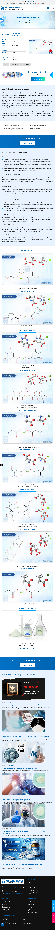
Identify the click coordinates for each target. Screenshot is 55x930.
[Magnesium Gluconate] (27, 388)
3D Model (50, 51)
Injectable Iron (4, 904)
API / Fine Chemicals (5, 901)
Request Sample (31, 901)
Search (53, 8)
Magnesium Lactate (28, 291)
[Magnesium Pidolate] (27, 308)
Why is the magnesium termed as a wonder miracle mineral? (22, 705)
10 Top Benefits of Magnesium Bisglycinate (16, 800)
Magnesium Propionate (27, 608)
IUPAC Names (15, 64)
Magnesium (43, 21)
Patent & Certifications (33, 890)
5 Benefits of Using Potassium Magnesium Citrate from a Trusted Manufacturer (23, 832)
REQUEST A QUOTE (38, 79)
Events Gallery (31, 888)
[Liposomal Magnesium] (27, 626)
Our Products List (11, 21)
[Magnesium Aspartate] (27, 467)
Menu (48, 8)
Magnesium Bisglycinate (27, 450)
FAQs (29, 903)
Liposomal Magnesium (27, 648)
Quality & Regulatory (32, 892)
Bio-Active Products (5, 907)
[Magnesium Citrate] (27, 547)
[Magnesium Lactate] (27, 269)
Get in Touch (31, 904)
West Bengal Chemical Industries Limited (13, 893)
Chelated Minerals (5, 909)
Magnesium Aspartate (27, 489)
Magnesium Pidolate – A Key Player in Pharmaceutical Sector (22, 865)
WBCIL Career (31, 895)
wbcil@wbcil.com (30, 1)
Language (1, 19)
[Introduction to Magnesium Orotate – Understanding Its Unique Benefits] (27, 721)
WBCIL (3, 21)
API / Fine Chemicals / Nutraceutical (28, 21)
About (29, 884)
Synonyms (26, 64)
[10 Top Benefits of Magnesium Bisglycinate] (27, 784)
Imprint (29, 909)
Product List (53, 918)
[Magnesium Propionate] (27, 586)
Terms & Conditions (32, 912)
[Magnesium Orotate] (27, 348)
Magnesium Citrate (27, 569)
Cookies (30, 907)
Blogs (29, 893)
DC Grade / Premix (32, 887)
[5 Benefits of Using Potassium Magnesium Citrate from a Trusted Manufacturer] (27, 815)
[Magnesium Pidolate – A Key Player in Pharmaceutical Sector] (27, 849)
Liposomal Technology (6, 903)
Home (29, 882)
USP (6, 64)
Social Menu (1, 465)
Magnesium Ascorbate (27, 529)
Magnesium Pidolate (27, 331)
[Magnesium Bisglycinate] (27, 427)
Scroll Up (2, 924)
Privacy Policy (31, 910)
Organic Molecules (5, 906)
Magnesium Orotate (27, 370)
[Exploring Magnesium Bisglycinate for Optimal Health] (27, 752)
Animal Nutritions (5, 910)
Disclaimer (30, 906)
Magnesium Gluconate (27, 410)
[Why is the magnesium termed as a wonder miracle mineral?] (27, 689)
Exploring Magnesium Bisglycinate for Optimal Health (20, 768)
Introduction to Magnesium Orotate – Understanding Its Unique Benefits (26, 736)
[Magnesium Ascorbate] (27, 507)
